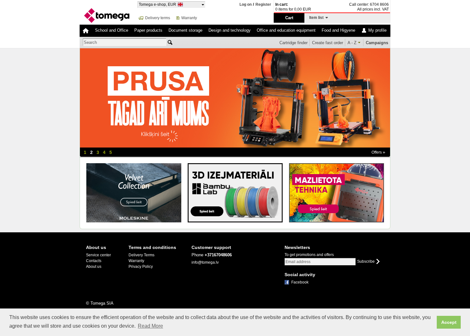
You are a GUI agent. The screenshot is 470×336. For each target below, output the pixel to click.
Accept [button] (449, 322)
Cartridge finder (293, 42)
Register (263, 5)
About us (93, 266)
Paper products (148, 30)
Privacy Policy (141, 266)
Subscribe (366, 262)
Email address (298, 262)
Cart (289, 17)
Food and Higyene (338, 30)
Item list (317, 17)
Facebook (300, 282)
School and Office (111, 30)
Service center (98, 255)
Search (90, 42)
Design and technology (229, 30)
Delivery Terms (141, 255)
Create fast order (327, 42)
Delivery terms (157, 18)
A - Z (352, 42)
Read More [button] (150, 326)
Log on (245, 4)
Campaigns (377, 42)
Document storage (185, 30)
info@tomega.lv (205, 262)
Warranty (189, 18)
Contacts (93, 261)
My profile (377, 30)
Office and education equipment (286, 30)
